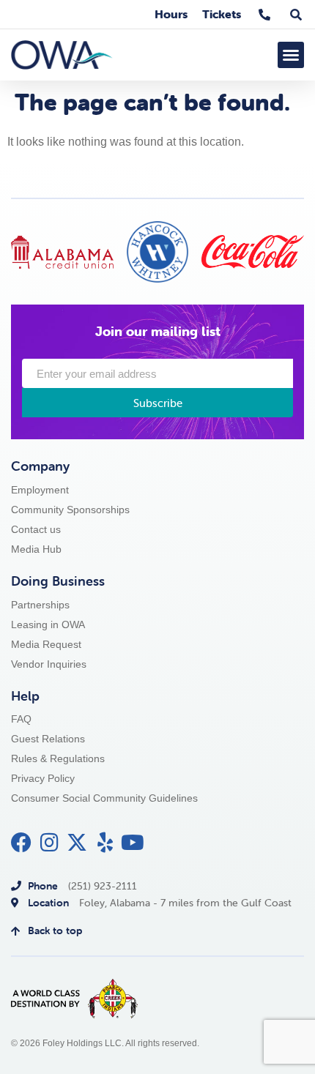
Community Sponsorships (70, 509)
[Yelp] (104, 842)
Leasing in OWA (48, 624)
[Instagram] (49, 842)
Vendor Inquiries (48, 664)
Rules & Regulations (58, 758)
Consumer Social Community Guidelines (104, 798)
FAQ (21, 719)
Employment (40, 490)
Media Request (46, 644)
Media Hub (36, 549)
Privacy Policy (43, 778)
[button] (291, 55)
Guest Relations (48, 739)
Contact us (36, 529)
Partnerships (40, 605)
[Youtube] (132, 842)
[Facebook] (21, 842)
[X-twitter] (77, 842)
